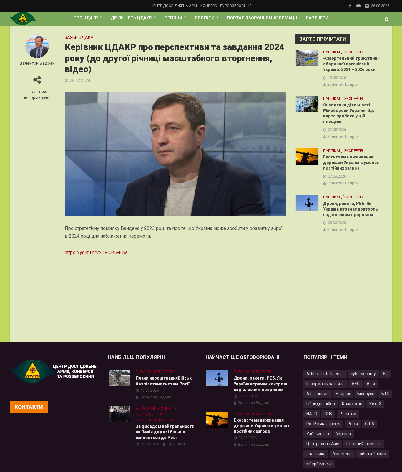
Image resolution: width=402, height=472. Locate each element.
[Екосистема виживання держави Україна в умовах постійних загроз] (307, 156)
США (369, 423)
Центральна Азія (322, 443)
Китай (375, 403)
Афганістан (317, 393)
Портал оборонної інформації (262, 18)
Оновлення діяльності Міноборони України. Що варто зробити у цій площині (349, 113)
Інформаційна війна (325, 383)
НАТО (311, 413)
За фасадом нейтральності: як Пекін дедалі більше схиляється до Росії (165, 432)
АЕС (356, 383)
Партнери (317, 18)
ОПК (328, 413)
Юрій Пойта (177, 444)
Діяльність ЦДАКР (131, 18)
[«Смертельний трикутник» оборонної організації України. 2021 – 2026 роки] (307, 57)
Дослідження (149, 414)
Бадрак (343, 393)
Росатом (348, 413)
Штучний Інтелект (363, 443)
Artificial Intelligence (325, 373)
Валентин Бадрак (37, 63)
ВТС (385, 393)
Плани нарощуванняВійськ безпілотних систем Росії (164, 381)
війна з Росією (372, 453)
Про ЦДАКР (86, 18)
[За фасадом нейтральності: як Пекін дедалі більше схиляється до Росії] (119, 413)
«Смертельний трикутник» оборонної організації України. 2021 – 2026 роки (351, 64)
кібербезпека (319, 463)
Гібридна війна (320, 403)
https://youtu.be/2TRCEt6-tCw (96, 252)
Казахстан (352, 403)
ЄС (385, 373)
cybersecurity (363, 373)
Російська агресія (323, 423)
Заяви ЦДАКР (79, 37)
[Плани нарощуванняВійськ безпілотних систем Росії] (119, 377)
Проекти (205, 18)
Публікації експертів (343, 52)
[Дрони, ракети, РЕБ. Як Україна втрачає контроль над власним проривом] (307, 203)
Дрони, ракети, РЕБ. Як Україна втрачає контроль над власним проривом (350, 209)
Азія (371, 383)
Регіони (173, 18)
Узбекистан (317, 433)
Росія (353, 423)
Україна (343, 433)
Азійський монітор (155, 408)
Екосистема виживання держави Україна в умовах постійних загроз (351, 162)
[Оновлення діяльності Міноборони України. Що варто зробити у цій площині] (307, 104)
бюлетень (342, 453)
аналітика (315, 453)
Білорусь (365, 393)
